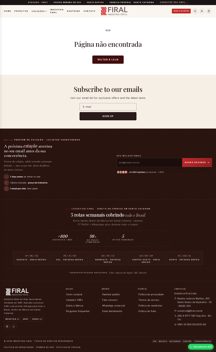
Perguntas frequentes (78, 311)
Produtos (21, 11)
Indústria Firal (57, 11)
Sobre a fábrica (74, 305)
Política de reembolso (150, 305)
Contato (89, 11)
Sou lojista (181, 11)
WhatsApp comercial (113, 305)
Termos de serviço (149, 300)
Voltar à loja (108, 59)
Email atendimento (112, 311)
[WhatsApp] (14, 327)
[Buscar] (195, 11)
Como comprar (74, 294)
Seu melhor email (129, 156)
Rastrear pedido (111, 294)
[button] (208, 11)
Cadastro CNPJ (74, 300)
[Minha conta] (202, 11)
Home (7, 11)
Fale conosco (109, 300)
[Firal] (114, 11)
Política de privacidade (151, 294)
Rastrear (73, 11)
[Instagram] (7, 327)
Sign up (108, 116)
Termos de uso (45, 347)
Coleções (38, 11)
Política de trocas (68, 347)
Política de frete (147, 311)
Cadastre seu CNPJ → (174, 2)
